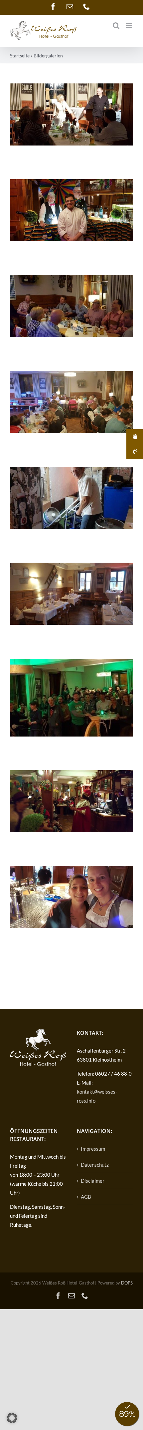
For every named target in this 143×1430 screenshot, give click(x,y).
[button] (12, 1418)
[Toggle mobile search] (116, 25)
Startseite (20, 55)
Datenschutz (95, 1165)
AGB (86, 1197)
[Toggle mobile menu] (129, 25)
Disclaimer (92, 1181)
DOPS (127, 1282)
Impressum (93, 1149)
